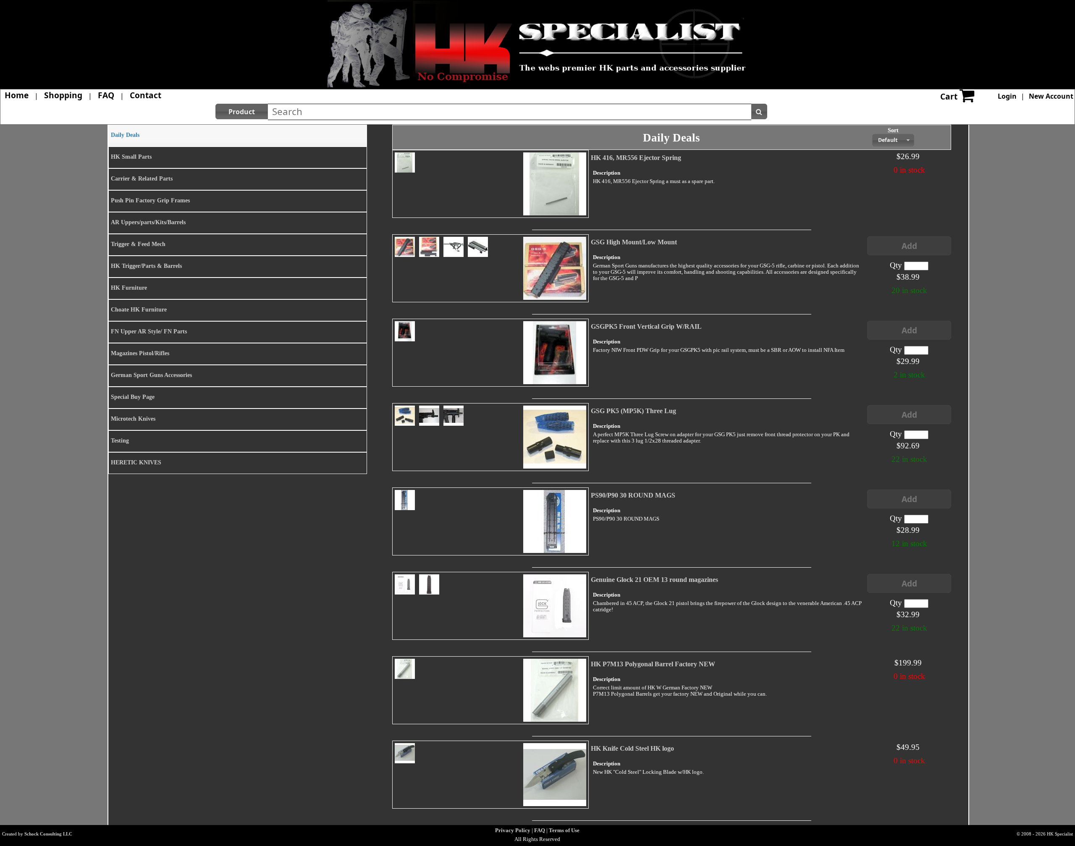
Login (1007, 96)
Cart (948, 96)
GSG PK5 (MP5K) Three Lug (633, 410)
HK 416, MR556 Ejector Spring (636, 157)
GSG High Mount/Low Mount (634, 242)
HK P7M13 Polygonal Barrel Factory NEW (653, 664)
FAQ (106, 95)
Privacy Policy (512, 830)
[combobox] (893, 140)
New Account (1051, 96)
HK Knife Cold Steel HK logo (632, 748)
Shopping (63, 95)
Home (17, 95)
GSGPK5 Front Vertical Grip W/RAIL (646, 326)
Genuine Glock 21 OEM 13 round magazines (654, 579)
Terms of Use (564, 830)
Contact (145, 95)
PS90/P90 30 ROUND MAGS (633, 495)
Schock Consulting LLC (48, 833)
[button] (241, 111)
